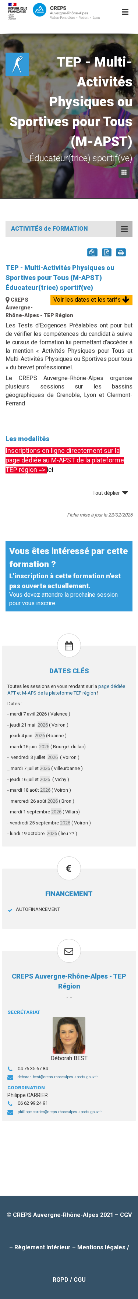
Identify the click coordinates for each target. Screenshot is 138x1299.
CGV (126, 1214)
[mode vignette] (125, 172)
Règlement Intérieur (42, 1247)
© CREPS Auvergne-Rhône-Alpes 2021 (61, 1214)
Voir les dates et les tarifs (87, 299)
